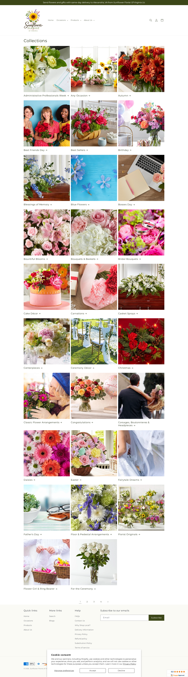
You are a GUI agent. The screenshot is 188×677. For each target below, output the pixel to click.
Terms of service (82, 647)
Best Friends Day (34, 150)
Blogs (51, 621)
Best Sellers (78, 150)
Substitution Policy (83, 643)
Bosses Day (125, 204)
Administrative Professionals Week (45, 95)
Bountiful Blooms (34, 259)
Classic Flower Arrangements (41, 422)
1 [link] (80, 601)
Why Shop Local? (82, 625)
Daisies (28, 479)
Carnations (77, 313)
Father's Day (31, 534)
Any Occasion (79, 95)
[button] (62, 20)
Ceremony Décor (81, 368)
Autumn (123, 95)
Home (26, 616)
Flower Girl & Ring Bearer (39, 588)
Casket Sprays (126, 313)
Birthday (123, 150)
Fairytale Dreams (128, 479)
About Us (28, 630)
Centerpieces (32, 368)
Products (28, 625)
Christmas (124, 368)
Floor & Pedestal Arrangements (90, 534)
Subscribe (156, 617)
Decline (121, 670)
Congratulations (80, 422)
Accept (92, 670)
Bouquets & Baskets (83, 259)
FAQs (77, 616)
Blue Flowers (79, 204)
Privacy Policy (129, 664)
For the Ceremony (82, 588)
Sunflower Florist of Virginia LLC (42, 668)
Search (52, 616)
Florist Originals (127, 534)
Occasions (28, 621)
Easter (75, 479)
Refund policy (81, 639)
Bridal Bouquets (128, 259)
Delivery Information (84, 630)
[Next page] (108, 602)
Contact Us (80, 621)
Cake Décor (31, 313)
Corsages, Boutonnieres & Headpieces (134, 424)
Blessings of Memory (36, 204)
